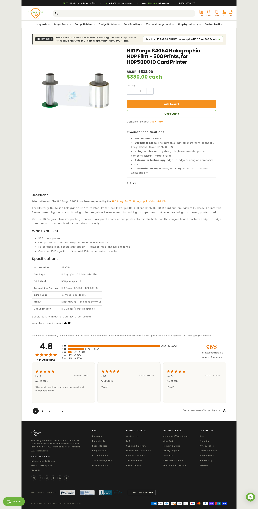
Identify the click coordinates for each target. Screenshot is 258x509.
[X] (59, 477)
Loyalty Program (171, 450)
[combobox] (124, 13)
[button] (250, 497)
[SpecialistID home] (56, 433)
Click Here (156, 121)
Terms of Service (208, 450)
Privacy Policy (207, 446)
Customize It (212, 24)
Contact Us (132, 436)
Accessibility (206, 460)
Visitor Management (158, 24)
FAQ (128, 441)
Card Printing (131, 24)
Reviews (204, 465)
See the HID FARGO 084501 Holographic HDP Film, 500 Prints (183, 39)
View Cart (168, 441)
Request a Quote (171, 446)
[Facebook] (40, 477)
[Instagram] (33, 477)
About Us (204, 441)
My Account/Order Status (176, 436)
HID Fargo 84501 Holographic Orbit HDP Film (139, 201)
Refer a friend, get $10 (174, 465)
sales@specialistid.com (43, 461)
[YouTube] (46, 477)
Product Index (207, 455)
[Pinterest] (66, 477)
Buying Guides (133, 465)
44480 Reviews (48, 359)
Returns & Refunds (135, 455)
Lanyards (41, 24)
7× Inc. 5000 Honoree (141, 492)
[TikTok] (53, 477)
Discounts (168, 455)
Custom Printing (100, 465)
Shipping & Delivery (136, 446)
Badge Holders (84, 24)
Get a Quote (171, 113)
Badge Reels (61, 24)
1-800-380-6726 (187, 3)
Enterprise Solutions (173, 460)
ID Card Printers (100, 455)
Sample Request (134, 460)
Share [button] (133, 183)
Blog (202, 436)
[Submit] (56, 13)
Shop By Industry (188, 24)
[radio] (129, 346)
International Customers (138, 450)
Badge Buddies (108, 24)
